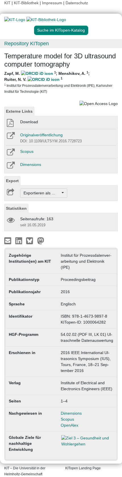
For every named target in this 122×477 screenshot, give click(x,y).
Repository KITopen (26, 43)
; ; (58, 82)
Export (12, 180)
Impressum (52, 3)
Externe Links (19, 111)
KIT (7, 3)
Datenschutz (77, 3)
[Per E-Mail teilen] (8, 240)
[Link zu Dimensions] (10, 167)
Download (29, 122)
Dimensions (30, 164)
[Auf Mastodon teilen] (40, 240)
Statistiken (16, 208)
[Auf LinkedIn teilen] (19, 240)
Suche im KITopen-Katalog (61, 30)
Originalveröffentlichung (41, 135)
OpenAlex (69, 425)
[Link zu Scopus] (10, 154)
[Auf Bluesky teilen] (31, 240)
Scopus (26, 151)
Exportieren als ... (42, 193)
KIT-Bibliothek (27, 3)
